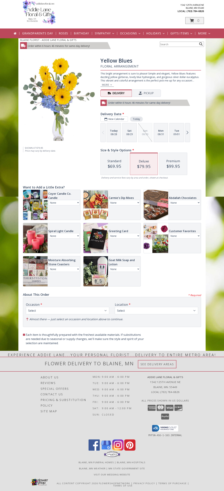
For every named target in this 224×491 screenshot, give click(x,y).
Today (136, 119)
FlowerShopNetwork (114, 483)
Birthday (81, 33)
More (202, 33)
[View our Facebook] (94, 449)
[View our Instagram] (118, 449)
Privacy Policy (144, 483)
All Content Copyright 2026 (77, 483)
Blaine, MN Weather (92, 468)
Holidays (153, 33)
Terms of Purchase (172, 483)
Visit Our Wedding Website (112, 474)
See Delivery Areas (157, 364)
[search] (201, 44)
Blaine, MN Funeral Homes (96, 462)
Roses (63, 33)
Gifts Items (179, 33)
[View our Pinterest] (129, 449)
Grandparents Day (37, 33)
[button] (194, 20)
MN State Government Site (126, 468)
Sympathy (103, 33)
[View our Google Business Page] (106, 449)
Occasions (128, 33)
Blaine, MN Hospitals (131, 462)
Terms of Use (123, 485)
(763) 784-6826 (195, 11)
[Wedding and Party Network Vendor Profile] (112, 456)
